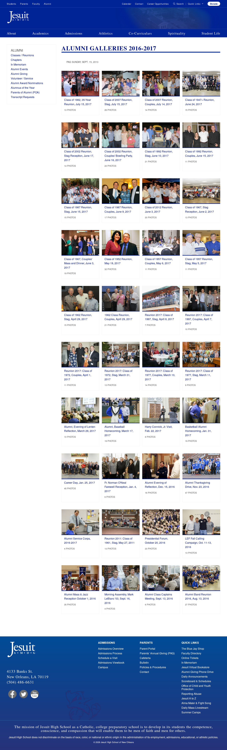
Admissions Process (110, 653)
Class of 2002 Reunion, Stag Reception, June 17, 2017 (79, 155)
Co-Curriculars (140, 33)
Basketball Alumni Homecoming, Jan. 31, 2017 (198, 431)
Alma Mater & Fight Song (196, 703)
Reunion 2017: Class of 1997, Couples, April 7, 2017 (199, 319)
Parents (24, 3)
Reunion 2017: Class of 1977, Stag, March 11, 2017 (199, 375)
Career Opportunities (158, 3)
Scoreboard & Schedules (196, 681)
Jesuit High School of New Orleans (30, 18)
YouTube (34, 694)
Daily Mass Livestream (194, 708)
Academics (40, 33)
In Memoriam (18, 64)
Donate (214, 3)
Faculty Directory (191, 653)
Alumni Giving (19, 74)
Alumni (47, 3)
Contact (139, 3)
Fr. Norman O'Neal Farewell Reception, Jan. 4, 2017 (121, 487)
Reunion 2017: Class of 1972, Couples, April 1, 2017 (78, 375)
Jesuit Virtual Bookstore (195, 667)
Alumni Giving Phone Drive (197, 672)
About (11, 33)
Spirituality (176, 33)
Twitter (23, 694)
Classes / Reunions (22, 55)
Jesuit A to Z (188, 698)
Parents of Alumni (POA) (25, 92)
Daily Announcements (194, 676)
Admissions (73, 33)
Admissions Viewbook (111, 662)
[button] (195, 3)
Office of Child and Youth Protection (196, 687)
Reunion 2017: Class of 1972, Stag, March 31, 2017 (118, 375)
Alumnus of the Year (23, 88)
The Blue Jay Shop (192, 648)
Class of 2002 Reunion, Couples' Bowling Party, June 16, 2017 (119, 155)
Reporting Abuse (191, 694)
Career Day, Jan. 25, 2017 (79, 482)
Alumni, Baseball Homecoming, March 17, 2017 (119, 431)
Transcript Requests (22, 97)
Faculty (36, 3)
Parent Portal (147, 648)
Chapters (16, 60)
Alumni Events (19, 69)
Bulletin (144, 662)
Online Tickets (189, 658)
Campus (103, 667)
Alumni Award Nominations (27, 83)
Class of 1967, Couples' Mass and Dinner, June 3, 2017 (79, 263)
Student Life (211, 33)
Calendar (126, 3)
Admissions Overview (111, 648)
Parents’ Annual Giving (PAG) (157, 653)
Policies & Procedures (153, 667)
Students (11, 3)
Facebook (12, 694)
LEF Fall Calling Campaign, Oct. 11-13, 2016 (198, 543)
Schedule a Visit (107, 658)
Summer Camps (191, 712)
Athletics (106, 33)
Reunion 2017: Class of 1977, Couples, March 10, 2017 (160, 375)
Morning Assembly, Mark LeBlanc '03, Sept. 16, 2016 (119, 598)
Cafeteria (145, 658)
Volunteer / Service (22, 78)
